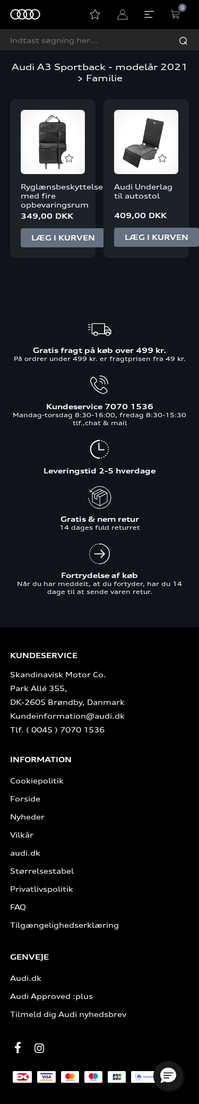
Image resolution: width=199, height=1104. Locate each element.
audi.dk (25, 852)
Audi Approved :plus (51, 995)
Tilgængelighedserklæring (64, 924)
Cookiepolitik (37, 780)
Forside (25, 798)
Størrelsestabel (42, 870)
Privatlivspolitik (41, 888)
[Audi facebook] (18, 1047)
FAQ (18, 906)
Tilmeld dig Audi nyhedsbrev (68, 1014)
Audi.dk (25, 977)
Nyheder (27, 816)
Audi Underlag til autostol (143, 191)
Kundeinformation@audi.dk (67, 715)
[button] (168, 1076)
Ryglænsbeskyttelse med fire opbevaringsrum (53, 195)
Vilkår (21, 834)
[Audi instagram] (39, 1048)
